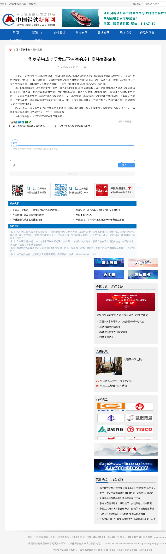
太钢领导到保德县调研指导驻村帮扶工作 (120, 498)
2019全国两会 (106, 337)
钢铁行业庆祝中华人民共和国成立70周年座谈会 (122, 314)
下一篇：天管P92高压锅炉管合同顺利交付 (71, 126)
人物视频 (102, 351)
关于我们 (38, 40)
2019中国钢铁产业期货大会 (113, 332)
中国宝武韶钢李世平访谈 (113, 385)
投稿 (139, 4)
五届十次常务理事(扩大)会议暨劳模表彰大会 (121, 321)
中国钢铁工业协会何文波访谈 (116, 380)
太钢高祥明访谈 (133, 359)
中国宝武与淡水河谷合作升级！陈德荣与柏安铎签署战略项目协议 (132, 508)
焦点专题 (81, 32)
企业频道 (59, 32)
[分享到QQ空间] (17, 122)
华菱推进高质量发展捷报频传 (27, 219)
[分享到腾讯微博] (21, 122)
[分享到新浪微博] (13, 122)
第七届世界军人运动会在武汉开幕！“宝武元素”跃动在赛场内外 (131, 488)
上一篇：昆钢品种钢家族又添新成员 (26, 126)
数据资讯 (103, 32)
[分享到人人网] (24, 122)
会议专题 (102, 286)
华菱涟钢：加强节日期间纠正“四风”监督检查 (98, 210)
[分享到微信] (31, 122)
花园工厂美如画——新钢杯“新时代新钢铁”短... (36, 210)
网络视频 (125, 32)
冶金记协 (117, 479)
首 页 (16, 32)
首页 (15, 49)
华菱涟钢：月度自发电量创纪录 (28, 214)
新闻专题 (117, 286)
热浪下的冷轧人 (84, 214)
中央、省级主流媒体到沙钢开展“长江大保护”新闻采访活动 (129, 493)
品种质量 (37, 49)
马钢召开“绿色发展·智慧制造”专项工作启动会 (122, 513)
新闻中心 (38, 32)
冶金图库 (16, 40)
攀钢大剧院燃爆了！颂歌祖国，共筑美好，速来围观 (126, 503)
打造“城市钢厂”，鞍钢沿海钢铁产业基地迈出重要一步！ (128, 519)
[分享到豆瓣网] (28, 122)
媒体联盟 (102, 479)
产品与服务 (147, 32)
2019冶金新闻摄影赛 (109, 326)
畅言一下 (126, 165)
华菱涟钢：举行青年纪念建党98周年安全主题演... (101, 219)
